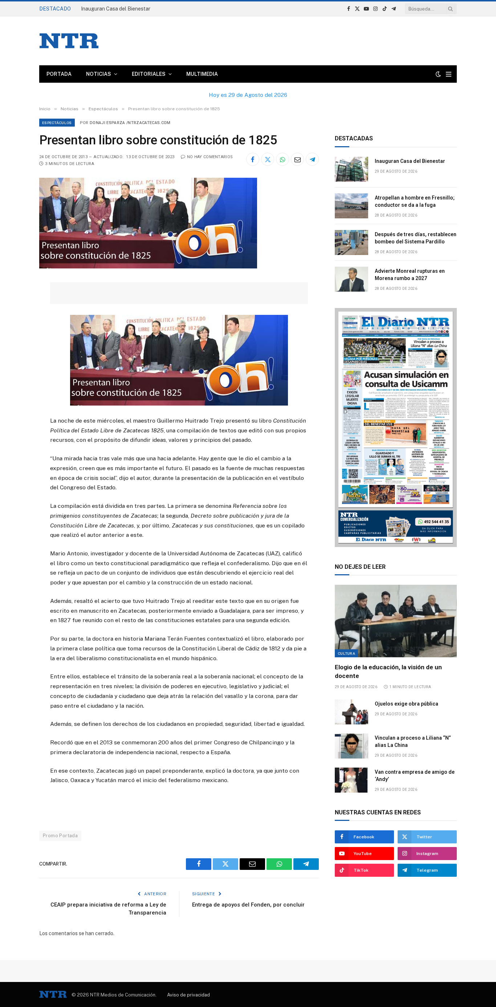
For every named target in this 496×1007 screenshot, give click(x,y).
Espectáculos (57, 122)
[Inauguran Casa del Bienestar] (351, 169)
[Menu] (448, 74)
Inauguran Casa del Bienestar (410, 161)
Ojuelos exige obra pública (406, 704)
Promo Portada (60, 835)
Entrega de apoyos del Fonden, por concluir (248, 904)
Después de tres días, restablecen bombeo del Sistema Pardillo (415, 237)
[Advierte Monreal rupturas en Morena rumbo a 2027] (351, 279)
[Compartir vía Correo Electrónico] (297, 159)
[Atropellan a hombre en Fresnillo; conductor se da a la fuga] (351, 205)
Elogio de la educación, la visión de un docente (388, 671)
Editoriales (149, 74)
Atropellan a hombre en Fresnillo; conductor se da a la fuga (415, 201)
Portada (59, 74)
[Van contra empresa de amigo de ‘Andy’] (351, 780)
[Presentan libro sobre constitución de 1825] (148, 267)
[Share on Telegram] (312, 159)
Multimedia (202, 74)
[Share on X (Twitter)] (267, 159)
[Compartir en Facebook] (252, 159)
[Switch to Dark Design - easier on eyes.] (438, 74)
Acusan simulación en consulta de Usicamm (131, 9)
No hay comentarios (210, 157)
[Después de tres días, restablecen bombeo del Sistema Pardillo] (351, 242)
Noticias (98, 74)
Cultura (346, 653)
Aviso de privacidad (188, 995)
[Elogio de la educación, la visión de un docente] (396, 621)
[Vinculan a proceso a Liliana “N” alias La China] (351, 746)
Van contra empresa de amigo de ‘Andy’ (415, 775)
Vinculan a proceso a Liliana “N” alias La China (413, 741)
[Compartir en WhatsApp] (282, 159)
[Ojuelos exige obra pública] (351, 711)
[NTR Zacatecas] (69, 40)
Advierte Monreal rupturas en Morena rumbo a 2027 (410, 274)
